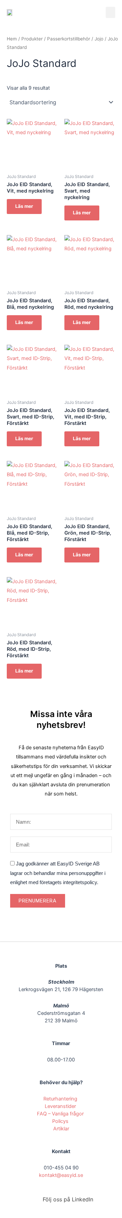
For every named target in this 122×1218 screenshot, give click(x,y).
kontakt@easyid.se (61, 1175)
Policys (61, 1121)
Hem (12, 38)
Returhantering (61, 1099)
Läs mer (24, 206)
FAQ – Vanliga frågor (61, 1114)
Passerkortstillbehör (68, 38)
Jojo (99, 38)
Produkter (32, 38)
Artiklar (61, 1129)
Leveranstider (61, 1106)
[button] (110, 12)
